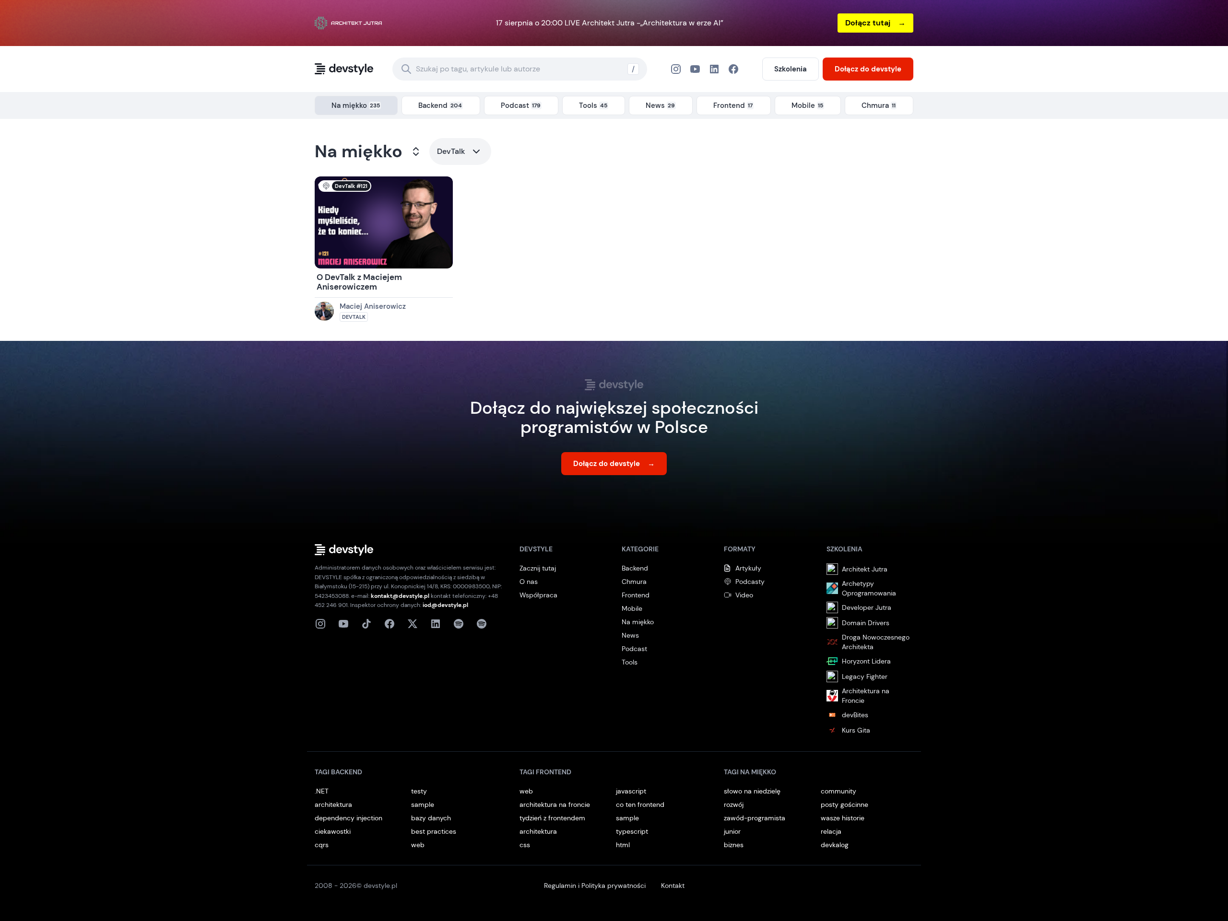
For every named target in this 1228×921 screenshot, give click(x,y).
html (623, 844)
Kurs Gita (856, 730)
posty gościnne (844, 804)
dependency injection (348, 818)
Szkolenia (790, 69)
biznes (734, 844)
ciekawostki (333, 831)
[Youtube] (343, 624)
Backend (635, 568)
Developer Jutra (866, 607)
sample (422, 804)
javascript (631, 791)
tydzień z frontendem (552, 818)
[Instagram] (675, 69)
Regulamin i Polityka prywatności (595, 885)
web (418, 844)
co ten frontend (640, 804)
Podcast (634, 648)
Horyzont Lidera (866, 661)
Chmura (634, 581)
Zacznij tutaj (538, 568)
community (838, 791)
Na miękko (358, 151)
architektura (333, 804)
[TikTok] (366, 624)
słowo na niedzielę (752, 791)
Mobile (632, 608)
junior (732, 831)
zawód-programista (754, 818)
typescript (632, 831)
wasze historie (842, 818)
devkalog (835, 844)
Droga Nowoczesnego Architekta (875, 642)
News (630, 635)
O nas (529, 581)
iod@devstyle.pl (445, 605)
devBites (855, 715)
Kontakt (673, 885)
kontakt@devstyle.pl (400, 596)
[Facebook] (714, 69)
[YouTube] (695, 69)
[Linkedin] (435, 624)
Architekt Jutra (864, 569)
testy (419, 791)
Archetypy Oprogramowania (869, 588)
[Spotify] (481, 624)
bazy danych (431, 818)
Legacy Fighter (864, 676)
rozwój (734, 804)
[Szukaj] (406, 69)
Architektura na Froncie (865, 696)
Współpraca (538, 595)
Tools (630, 662)
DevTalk (451, 151)
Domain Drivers (865, 622)
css (525, 844)
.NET (322, 791)
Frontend (635, 595)
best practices (433, 831)
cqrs (322, 844)
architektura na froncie (555, 804)
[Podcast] (458, 624)
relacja (831, 831)
